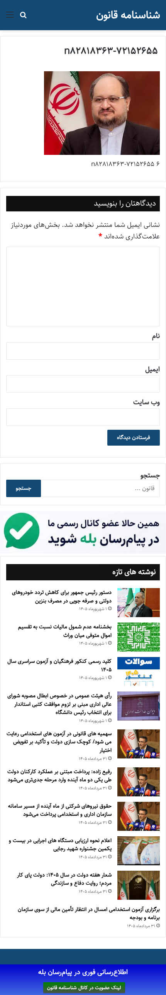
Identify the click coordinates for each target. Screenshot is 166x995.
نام (156, 336)
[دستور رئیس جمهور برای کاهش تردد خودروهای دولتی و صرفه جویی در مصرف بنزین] (138, 602)
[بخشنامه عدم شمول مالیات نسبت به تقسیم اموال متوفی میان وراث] (138, 637)
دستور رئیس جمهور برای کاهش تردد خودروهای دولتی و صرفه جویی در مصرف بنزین (62, 596)
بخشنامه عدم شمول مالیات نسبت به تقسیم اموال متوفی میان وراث (65, 631)
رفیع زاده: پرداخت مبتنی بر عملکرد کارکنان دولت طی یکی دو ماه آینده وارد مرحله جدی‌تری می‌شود (59, 775)
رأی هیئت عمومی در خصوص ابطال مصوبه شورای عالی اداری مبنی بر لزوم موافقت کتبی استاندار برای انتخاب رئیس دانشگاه (59, 704)
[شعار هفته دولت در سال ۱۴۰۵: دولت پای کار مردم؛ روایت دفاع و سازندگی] (138, 885)
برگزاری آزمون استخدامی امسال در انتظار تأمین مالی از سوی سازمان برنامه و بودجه (89, 913)
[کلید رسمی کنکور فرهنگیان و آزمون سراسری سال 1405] (138, 671)
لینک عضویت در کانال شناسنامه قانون (84, 988)
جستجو (150, 475)
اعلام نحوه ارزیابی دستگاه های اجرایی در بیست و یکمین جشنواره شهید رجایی (60, 844)
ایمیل (152, 369)
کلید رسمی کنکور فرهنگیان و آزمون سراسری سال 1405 (59, 665)
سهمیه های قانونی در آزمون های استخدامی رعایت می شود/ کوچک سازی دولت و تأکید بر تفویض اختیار (59, 742)
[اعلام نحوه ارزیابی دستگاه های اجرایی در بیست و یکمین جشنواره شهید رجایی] (138, 850)
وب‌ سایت (146, 402)
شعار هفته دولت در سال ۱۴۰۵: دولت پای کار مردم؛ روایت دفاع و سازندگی (64, 879)
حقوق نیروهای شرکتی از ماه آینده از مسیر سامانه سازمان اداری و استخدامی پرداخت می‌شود (60, 810)
